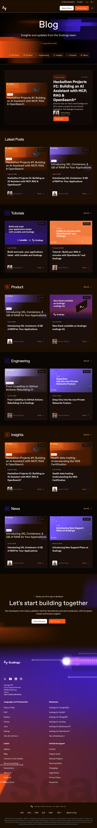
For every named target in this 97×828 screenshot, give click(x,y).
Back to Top (71, 813)
